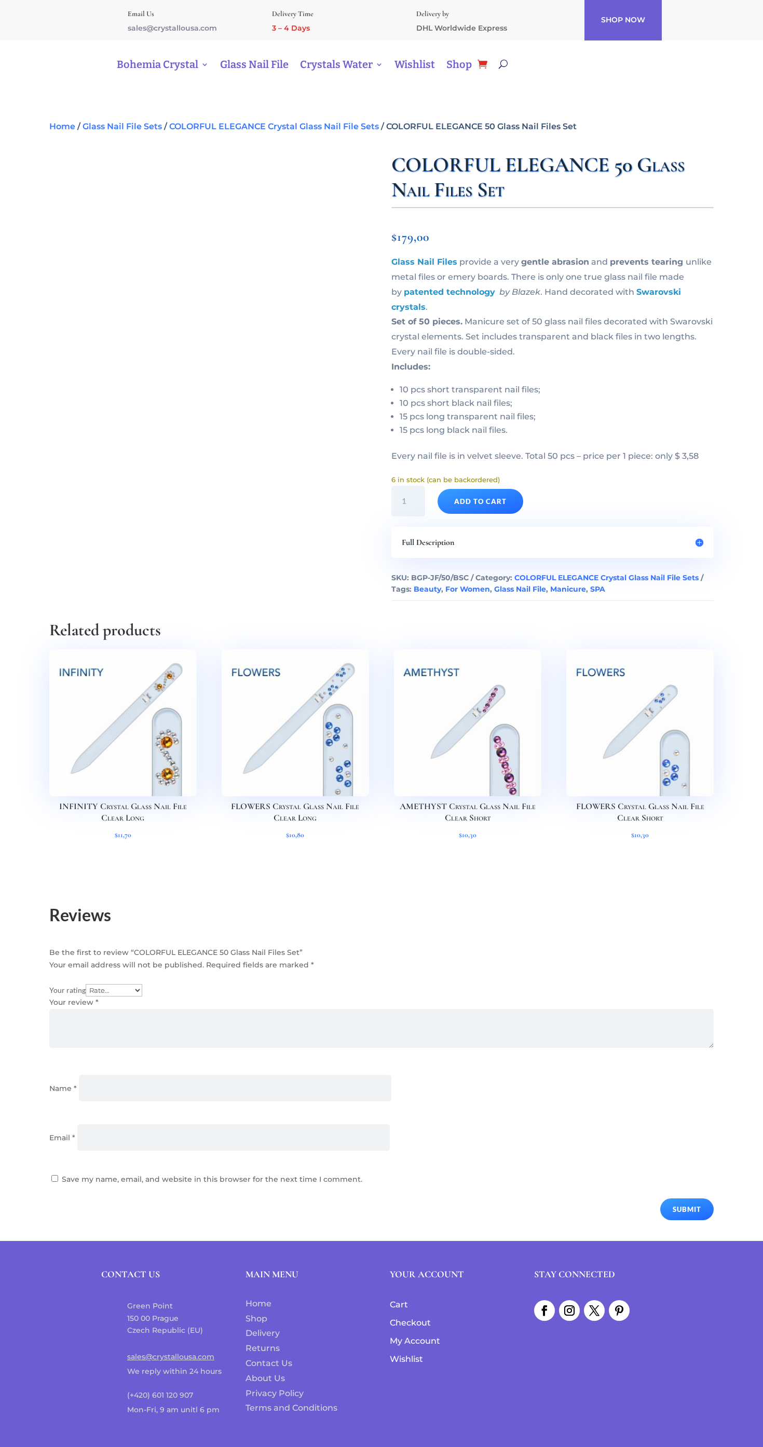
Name (63, 1088)
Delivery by (432, 13)
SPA (597, 589)
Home (62, 126)
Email (62, 1137)
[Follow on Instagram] (569, 1310)
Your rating (67, 990)
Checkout (410, 1323)
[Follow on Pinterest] (619, 1310)
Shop (459, 64)
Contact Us (269, 1363)
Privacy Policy (275, 1393)
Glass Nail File (254, 64)
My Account (415, 1341)
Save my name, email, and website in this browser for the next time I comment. (212, 1179)
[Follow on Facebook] (544, 1310)
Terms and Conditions (291, 1408)
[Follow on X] (594, 1310)
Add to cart (480, 501)
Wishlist (414, 64)
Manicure (568, 589)
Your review (74, 1002)
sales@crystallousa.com (172, 28)
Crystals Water (336, 64)
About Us (265, 1378)
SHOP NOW (623, 19)
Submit (687, 1209)
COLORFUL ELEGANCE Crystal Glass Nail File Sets (274, 126)
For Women (467, 589)
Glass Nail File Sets (122, 126)
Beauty (427, 589)
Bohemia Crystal (157, 64)
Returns (263, 1348)
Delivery (263, 1333)
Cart (399, 1304)
